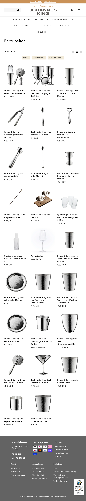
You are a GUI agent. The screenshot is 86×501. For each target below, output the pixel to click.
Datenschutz (16, 468)
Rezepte (42, 32)
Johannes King (38, 468)
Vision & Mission (61, 449)
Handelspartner (62, 453)
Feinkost (40, 19)
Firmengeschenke (40, 478)
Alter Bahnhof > (50, 2)
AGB (55, 468)
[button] (26, 57)
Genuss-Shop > (36, 2)
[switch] (79, 493)
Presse (58, 456)
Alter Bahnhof (38, 475)
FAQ (12, 478)
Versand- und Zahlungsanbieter (61, 476)
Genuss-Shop (38, 472)
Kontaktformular (17, 475)
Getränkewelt (61, 19)
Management (60, 446)
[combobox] (12, 10)
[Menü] (82, 480)
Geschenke (62, 25)
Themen (44, 25)
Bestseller (20, 19)
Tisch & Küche (24, 25)
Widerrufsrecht (60, 481)
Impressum (15, 472)
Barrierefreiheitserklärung (64, 472)
